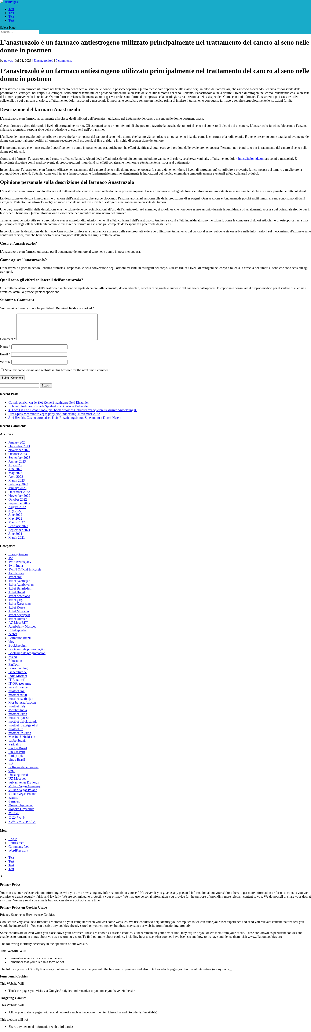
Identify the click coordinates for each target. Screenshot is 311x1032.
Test (11, 9)
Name (5, 346)
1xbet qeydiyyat (19, 615)
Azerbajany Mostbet (22, 626)
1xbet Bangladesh (20, 588)
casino (12, 657)
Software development (23, 767)
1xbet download (19, 596)
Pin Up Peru (16, 752)
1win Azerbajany (19, 562)
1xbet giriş (15, 600)
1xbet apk (15, 577)
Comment (8, 339)
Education (15, 660)
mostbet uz (15, 729)
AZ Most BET (18, 622)
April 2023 (15, 476)
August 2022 (17, 507)
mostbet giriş (16, 706)
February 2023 (18, 484)
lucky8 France (18, 687)
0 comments (64, 60)
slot (10, 763)
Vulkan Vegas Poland (22, 790)
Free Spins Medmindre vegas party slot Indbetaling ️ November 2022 (54, 414)
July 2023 (15, 465)
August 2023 (17, 461)
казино (13, 797)
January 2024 (17, 442)
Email (5, 354)
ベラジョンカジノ (22, 822)
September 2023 (19, 457)
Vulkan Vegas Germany (24, 786)
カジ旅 (13, 813)
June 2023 (15, 469)
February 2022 (18, 526)
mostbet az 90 (17, 695)
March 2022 (16, 522)
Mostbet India (17, 710)
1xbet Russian (17, 619)
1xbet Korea (16, 607)
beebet (12, 634)
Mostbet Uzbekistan (21, 737)
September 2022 (19, 503)
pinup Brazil (16, 759)
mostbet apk (16, 691)
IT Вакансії (16, 679)
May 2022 (15, 518)
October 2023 (17, 454)
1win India (15, 565)
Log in (12, 839)
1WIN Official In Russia (24, 569)
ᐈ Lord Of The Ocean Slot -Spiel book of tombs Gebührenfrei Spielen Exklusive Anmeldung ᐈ (72, 410)
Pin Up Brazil (17, 748)
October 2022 (17, 499)
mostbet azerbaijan (20, 698)
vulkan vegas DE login (23, 782)
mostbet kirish (17, 714)
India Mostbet (17, 676)
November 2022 (19, 495)
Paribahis (14, 744)
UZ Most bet (17, 778)
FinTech (13, 664)
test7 (11, 771)
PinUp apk (15, 756)
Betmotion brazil (19, 638)
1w (10, 558)
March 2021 (16, 537)
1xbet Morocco (18, 611)
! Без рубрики (18, 554)
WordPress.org (18, 850)
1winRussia (16, 573)
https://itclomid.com (251, 158)
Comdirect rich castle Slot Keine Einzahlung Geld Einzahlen (48, 402)
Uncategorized (43, 60)
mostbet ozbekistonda (22, 721)
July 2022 (15, 511)
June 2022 (15, 514)
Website (5, 362)
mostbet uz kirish (19, 733)
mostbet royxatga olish (23, 725)
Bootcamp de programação (26, 649)
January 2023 (17, 488)
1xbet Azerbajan (19, 581)
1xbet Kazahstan (19, 603)
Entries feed (16, 843)
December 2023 (19, 446)
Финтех (14, 801)
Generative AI (17, 672)
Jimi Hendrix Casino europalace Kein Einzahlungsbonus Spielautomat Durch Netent (64, 417)
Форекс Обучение (21, 809)
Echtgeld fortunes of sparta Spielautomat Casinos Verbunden (48, 406)
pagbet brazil (17, 740)
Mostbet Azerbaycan (22, 702)
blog (11, 641)
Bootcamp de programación (26, 653)
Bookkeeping (17, 645)
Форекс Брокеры (20, 805)
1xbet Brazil (16, 592)
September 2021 (19, 530)
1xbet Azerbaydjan (21, 584)
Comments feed (18, 846)
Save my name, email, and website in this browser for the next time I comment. (57, 370)
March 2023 (16, 480)
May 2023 (15, 473)
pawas (8, 60)
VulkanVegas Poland (22, 794)
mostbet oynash (18, 717)
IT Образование (19, 683)
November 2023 (19, 450)
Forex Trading (18, 668)
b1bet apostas (17, 630)
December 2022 (19, 492)
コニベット (16, 817)
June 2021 (15, 533)
